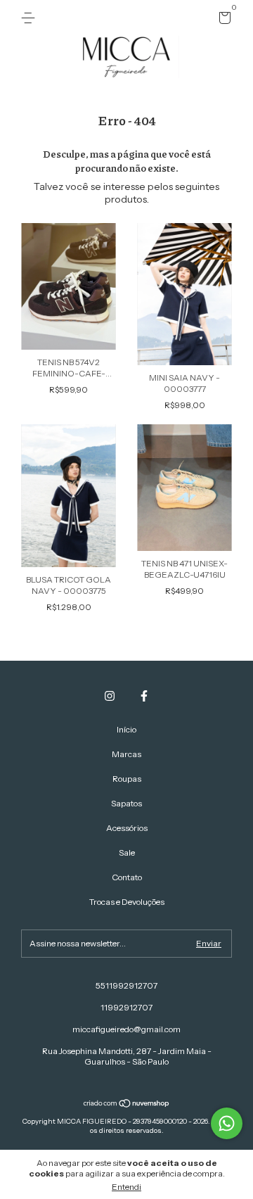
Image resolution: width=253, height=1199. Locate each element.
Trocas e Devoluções (126, 901)
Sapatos (126, 803)
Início (126, 729)
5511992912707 (126, 985)
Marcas (126, 754)
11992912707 (126, 1007)
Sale (127, 852)
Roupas (126, 778)
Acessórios (127, 828)
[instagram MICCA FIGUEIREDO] (109, 696)
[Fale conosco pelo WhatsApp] (226, 1123)
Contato (127, 877)
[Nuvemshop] (127, 1104)
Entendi (126, 1186)
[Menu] (30, 18)
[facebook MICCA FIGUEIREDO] (144, 696)
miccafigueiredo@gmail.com (126, 1029)
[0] (222, 20)
